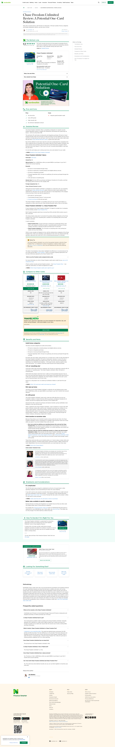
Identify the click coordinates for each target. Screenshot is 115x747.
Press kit (51, 707)
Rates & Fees (29, 64)
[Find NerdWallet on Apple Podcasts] (93, 717)
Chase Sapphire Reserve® (46, 434)
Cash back (33, 157)
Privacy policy (88, 695)
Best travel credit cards (40, 573)
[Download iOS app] (17, 718)
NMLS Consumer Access (53, 721)
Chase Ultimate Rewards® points (39, 139)
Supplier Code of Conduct (90, 693)
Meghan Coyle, (38, 477)
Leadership (51, 693)
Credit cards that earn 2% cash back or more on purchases (44, 498)
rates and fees (56, 509)
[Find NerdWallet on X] (86, 717)
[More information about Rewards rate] (33, 298)
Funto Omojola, (38, 467)
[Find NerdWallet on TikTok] (95, 717)
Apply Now (30, 61)
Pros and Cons (78, 46)
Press (50, 705)
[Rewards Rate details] (51, 57)
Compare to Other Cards (80, 51)
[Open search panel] (98, 2)
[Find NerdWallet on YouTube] (88, 717)
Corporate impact (53, 697)
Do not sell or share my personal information (92, 701)
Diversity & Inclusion (53, 698)
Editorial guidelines (53, 700)
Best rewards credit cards (52, 573)
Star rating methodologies (55, 702)
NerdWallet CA (64, 741)
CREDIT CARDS (29, 7)
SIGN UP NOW (46, 330)
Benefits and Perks (79, 53)
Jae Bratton (30, 29)
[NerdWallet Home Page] (6, 2)
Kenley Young (64, 31)
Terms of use (88, 691)
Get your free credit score (42, 69)
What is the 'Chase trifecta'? (36, 445)
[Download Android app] (25, 718)
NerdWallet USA (54, 741)
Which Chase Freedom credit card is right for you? (42, 267)
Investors (51, 709)
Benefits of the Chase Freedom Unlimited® (40, 152)
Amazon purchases (32, 199)
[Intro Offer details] (60, 57)
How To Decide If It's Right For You (82, 59)
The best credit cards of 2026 (28, 573)
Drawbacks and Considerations (82, 56)
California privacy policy (90, 697)
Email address (26, 324)
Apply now (30, 288)
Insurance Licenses (58, 727)
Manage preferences (14, 742)
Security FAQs (70, 693)
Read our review (45, 560)
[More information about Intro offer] (32, 303)
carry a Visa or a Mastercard (36, 245)
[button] (46, 93)
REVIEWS (36, 7)
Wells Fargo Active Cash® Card (34, 494)
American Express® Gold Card (41, 507)
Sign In (104, 2)
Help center (69, 691)
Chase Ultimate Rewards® (38, 190)
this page (27, 537)
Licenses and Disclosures (63, 721)
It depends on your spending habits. (32, 631)
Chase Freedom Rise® (58, 264)
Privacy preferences (89, 698)
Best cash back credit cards (63, 573)
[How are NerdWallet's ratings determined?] (33, 45)
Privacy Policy (42, 334)
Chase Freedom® (41, 252)
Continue (24, 742)
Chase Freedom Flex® (42, 209)
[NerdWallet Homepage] (24, 8)
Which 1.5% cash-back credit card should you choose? (43, 384)
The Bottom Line (78, 44)
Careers (51, 695)
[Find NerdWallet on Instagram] (90, 717)
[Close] (27, 737)
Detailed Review (78, 49)
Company (51, 691)
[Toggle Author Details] (33, 29)
